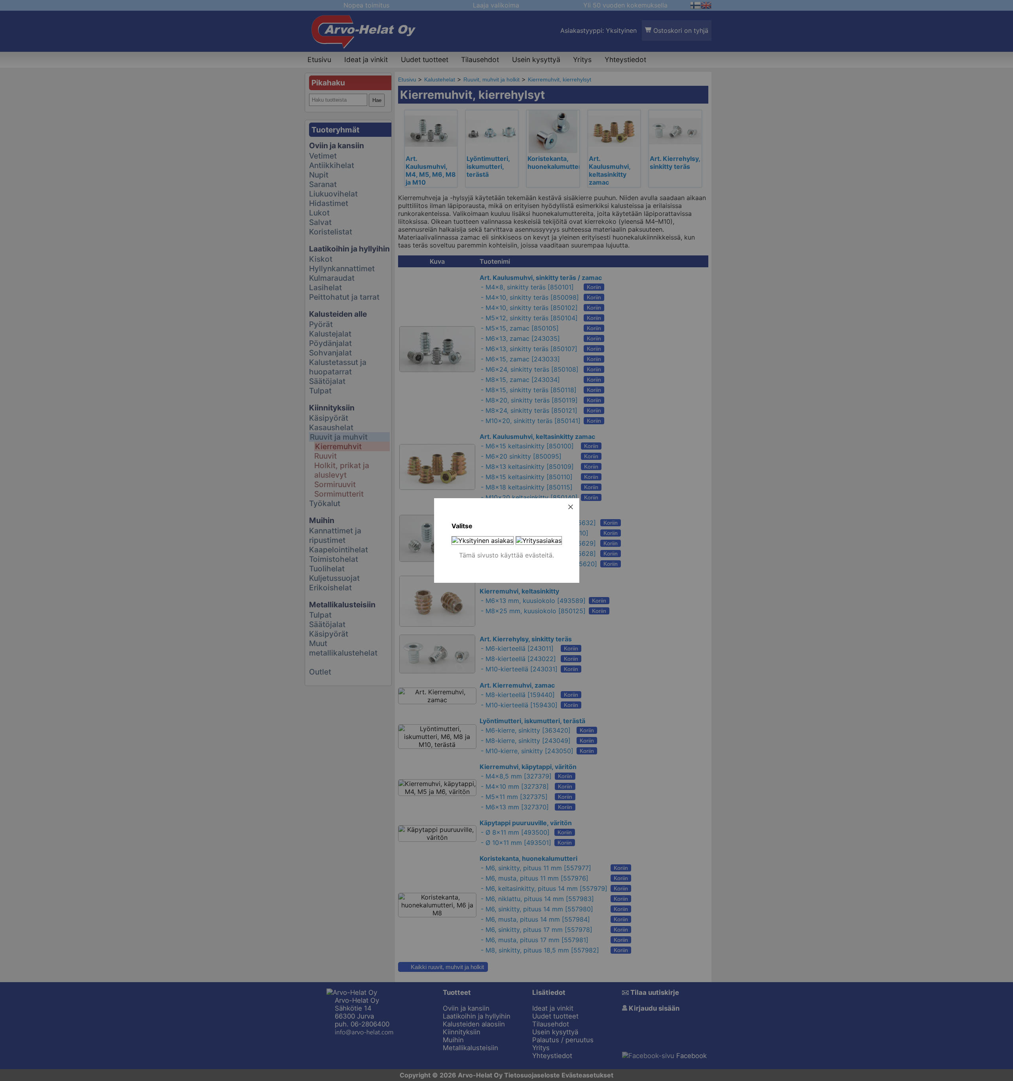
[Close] (570, 507)
